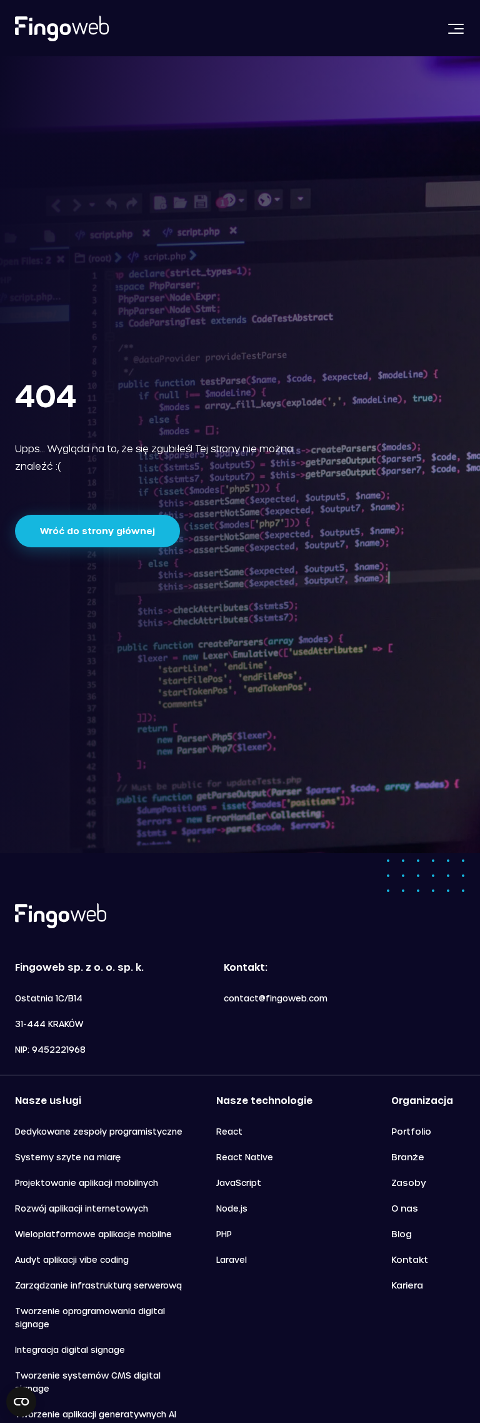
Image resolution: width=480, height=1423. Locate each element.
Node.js (232, 1208)
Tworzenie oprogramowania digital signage (90, 1317)
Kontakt (409, 1259)
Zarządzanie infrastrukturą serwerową (98, 1285)
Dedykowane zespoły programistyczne (98, 1131)
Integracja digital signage (70, 1349)
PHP (224, 1233)
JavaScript (238, 1182)
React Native (244, 1157)
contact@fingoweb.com (276, 998)
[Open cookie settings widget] (21, 1402)
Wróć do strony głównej (97, 530)
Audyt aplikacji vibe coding (72, 1259)
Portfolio (411, 1131)
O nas (404, 1208)
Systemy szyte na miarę (68, 1157)
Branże (407, 1157)
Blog (401, 1233)
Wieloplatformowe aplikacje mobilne (93, 1233)
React (229, 1131)
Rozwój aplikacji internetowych (81, 1208)
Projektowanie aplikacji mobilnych (86, 1182)
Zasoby (408, 1182)
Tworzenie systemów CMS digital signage (88, 1381)
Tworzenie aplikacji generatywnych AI (95, 1414)
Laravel (231, 1259)
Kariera (407, 1285)
